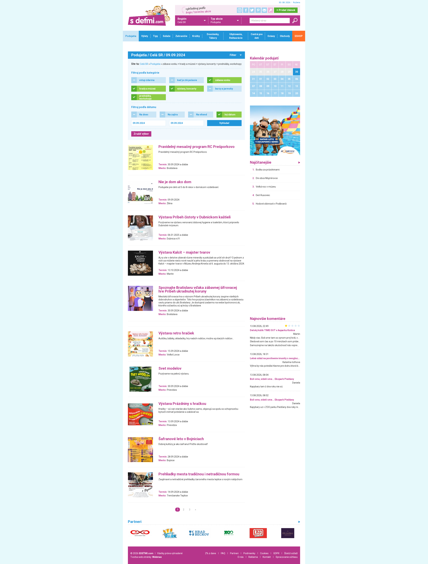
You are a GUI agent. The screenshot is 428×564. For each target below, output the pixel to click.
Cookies (264, 553)
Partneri (234, 553)
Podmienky (249, 553)
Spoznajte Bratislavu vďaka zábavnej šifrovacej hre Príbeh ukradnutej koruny (197, 289)
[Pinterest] (258, 10)
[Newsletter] (264, 10)
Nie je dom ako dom (174, 182)
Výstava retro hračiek (176, 333)
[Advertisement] (275, 262)
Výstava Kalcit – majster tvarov (184, 252)
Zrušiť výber (141, 133)
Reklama (253, 557)
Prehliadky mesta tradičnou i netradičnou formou (198, 474)
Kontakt (267, 557)
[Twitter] (252, 10)
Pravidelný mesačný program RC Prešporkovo (196, 147)
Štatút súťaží (291, 553)
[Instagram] (239, 10)
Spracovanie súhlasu (287, 557)
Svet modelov (169, 368)
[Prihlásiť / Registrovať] (270, 10)
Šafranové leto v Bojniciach (181, 439)
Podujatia (155, 64)
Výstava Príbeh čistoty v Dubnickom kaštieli (194, 217)
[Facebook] (245, 10)
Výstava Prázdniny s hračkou (182, 404)
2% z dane (210, 553)
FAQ (223, 553)
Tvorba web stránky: (146, 557)
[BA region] (275, 130)
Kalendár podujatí (264, 58)
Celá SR (144, 64)
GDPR (276, 553)
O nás (241, 557)
